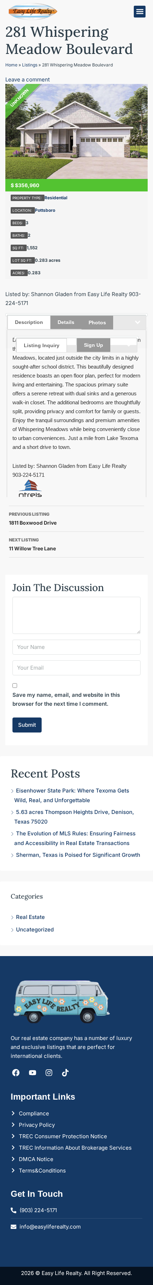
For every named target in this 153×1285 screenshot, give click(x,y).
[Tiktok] (65, 1073)
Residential (55, 197)
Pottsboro (45, 210)
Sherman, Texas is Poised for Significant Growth (78, 854)
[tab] (46, 341)
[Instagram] (49, 1073)
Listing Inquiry (41, 345)
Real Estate (30, 917)
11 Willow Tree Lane (32, 544)
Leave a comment (27, 79)
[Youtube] (32, 1073)
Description (29, 322)
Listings (29, 65)
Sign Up (93, 345)
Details (66, 322)
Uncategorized (35, 929)
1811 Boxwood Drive (33, 518)
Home (11, 65)
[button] (140, 12)
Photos (97, 322)
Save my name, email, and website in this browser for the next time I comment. (66, 699)
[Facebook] (16, 1073)
